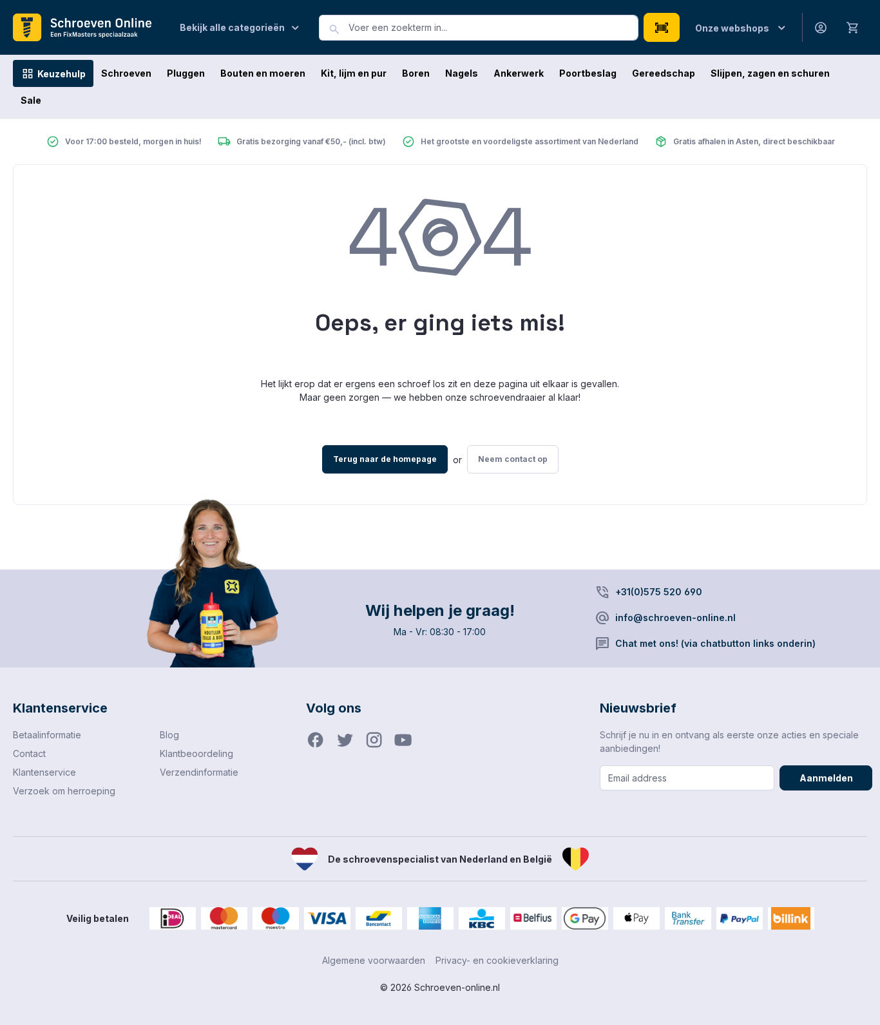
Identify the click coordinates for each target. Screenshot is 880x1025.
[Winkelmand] (853, 27)
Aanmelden (826, 777)
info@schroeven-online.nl (675, 617)
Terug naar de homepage (385, 459)
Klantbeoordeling (196, 753)
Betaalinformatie (47, 734)
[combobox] (493, 28)
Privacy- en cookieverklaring (497, 960)
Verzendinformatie (199, 772)
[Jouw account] (821, 27)
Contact (29, 753)
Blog (169, 734)
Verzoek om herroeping (64, 790)
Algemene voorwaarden (373, 960)
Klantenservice (44, 772)
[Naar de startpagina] (87, 28)
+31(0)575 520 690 (658, 591)
